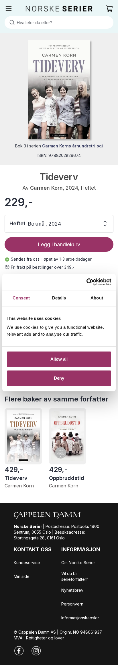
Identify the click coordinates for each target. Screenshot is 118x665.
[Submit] (11, 22)
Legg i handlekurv (59, 244)
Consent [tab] (21, 297)
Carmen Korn (46, 188)
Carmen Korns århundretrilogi (72, 145)
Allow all (59, 359)
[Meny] (9, 9)
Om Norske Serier (78, 562)
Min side (22, 576)
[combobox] (59, 22)
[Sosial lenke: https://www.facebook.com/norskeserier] (19, 650)
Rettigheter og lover (45, 637)
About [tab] (97, 297)
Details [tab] (59, 297)
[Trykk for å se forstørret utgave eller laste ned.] (59, 89)
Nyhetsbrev (72, 590)
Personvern (72, 603)
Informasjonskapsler (80, 617)
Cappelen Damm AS (37, 632)
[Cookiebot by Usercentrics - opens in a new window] (86, 282)
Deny (59, 378)
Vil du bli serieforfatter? (74, 576)
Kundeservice (27, 562)
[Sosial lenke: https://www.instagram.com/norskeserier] (36, 650)
